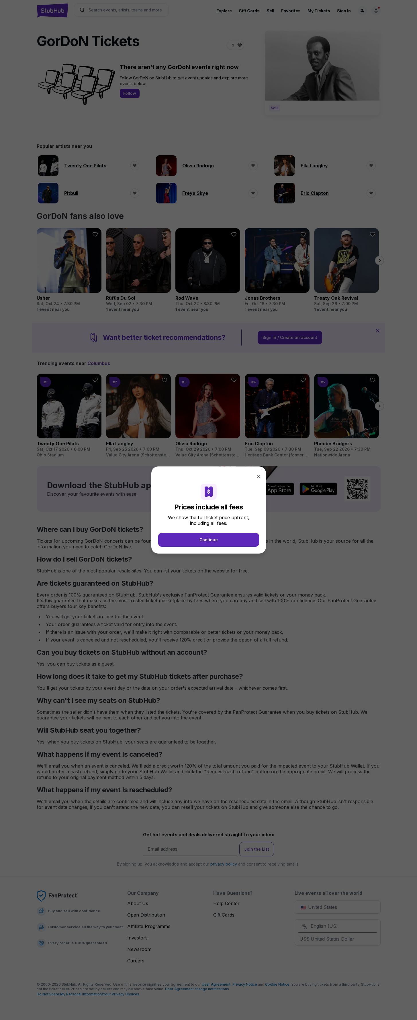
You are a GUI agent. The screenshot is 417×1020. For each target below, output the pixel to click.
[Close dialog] (258, 477)
